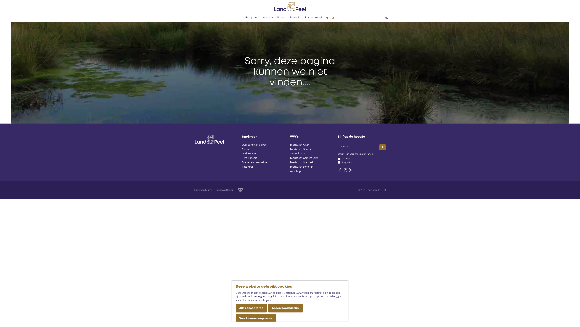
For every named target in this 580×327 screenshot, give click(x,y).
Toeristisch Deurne (301, 149)
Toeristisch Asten (299, 144)
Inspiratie (347, 162)
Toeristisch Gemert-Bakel (304, 158)
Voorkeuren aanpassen (255, 318)
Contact (246, 149)
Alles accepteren (251, 308)
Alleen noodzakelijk (285, 308)
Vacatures (247, 166)
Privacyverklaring (224, 189)
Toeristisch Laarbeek (301, 162)
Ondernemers (250, 153)
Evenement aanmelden (255, 162)
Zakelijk (346, 158)
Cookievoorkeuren (203, 189)
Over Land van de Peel (254, 144)
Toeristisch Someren (301, 166)
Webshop (295, 171)
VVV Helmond (298, 153)
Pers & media (249, 158)
